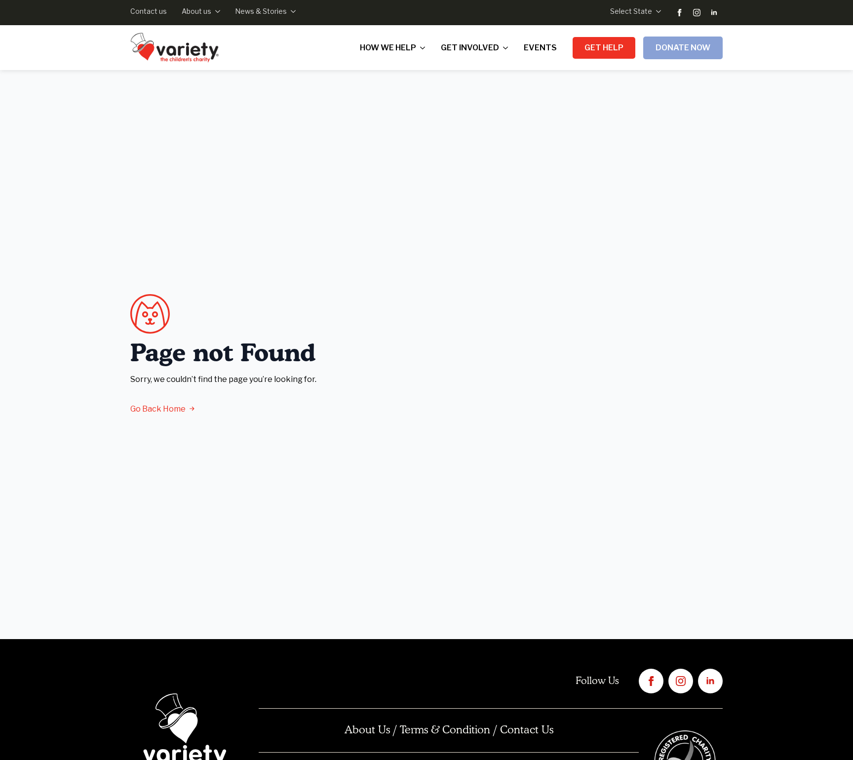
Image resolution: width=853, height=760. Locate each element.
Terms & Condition (445, 730)
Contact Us (526, 730)
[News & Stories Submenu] (291, 11)
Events (540, 47)
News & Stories (261, 11)
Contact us (148, 11)
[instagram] (696, 12)
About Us (367, 730)
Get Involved (470, 47)
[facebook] (679, 12)
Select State (631, 11)
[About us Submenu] (215, 11)
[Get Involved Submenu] (507, 48)
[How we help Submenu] (424, 48)
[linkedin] (714, 12)
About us (196, 11)
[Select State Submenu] (656, 11)
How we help (388, 47)
